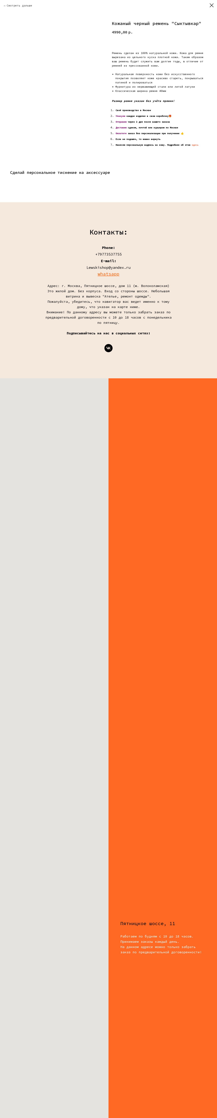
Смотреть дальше (19, 5)
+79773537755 (108, 254)
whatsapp (108, 274)
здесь (195, 144)
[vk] (108, 348)
